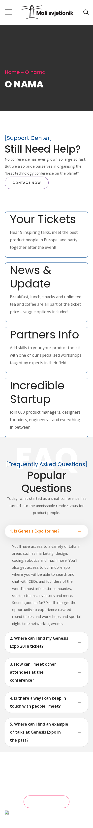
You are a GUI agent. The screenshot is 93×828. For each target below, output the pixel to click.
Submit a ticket (46, 801)
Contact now (26, 182)
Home (12, 72)
